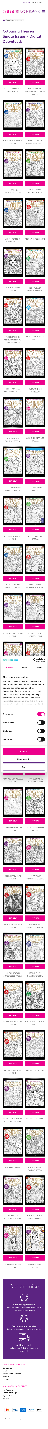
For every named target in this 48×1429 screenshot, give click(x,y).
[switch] (41, 722)
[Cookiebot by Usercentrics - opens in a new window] (34, 660)
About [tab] (39, 667)
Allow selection (24, 759)
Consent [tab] (9, 667)
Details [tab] (24, 667)
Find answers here (37, 2)
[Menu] (43, 11)
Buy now (13, 82)
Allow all (24, 751)
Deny (24, 767)
